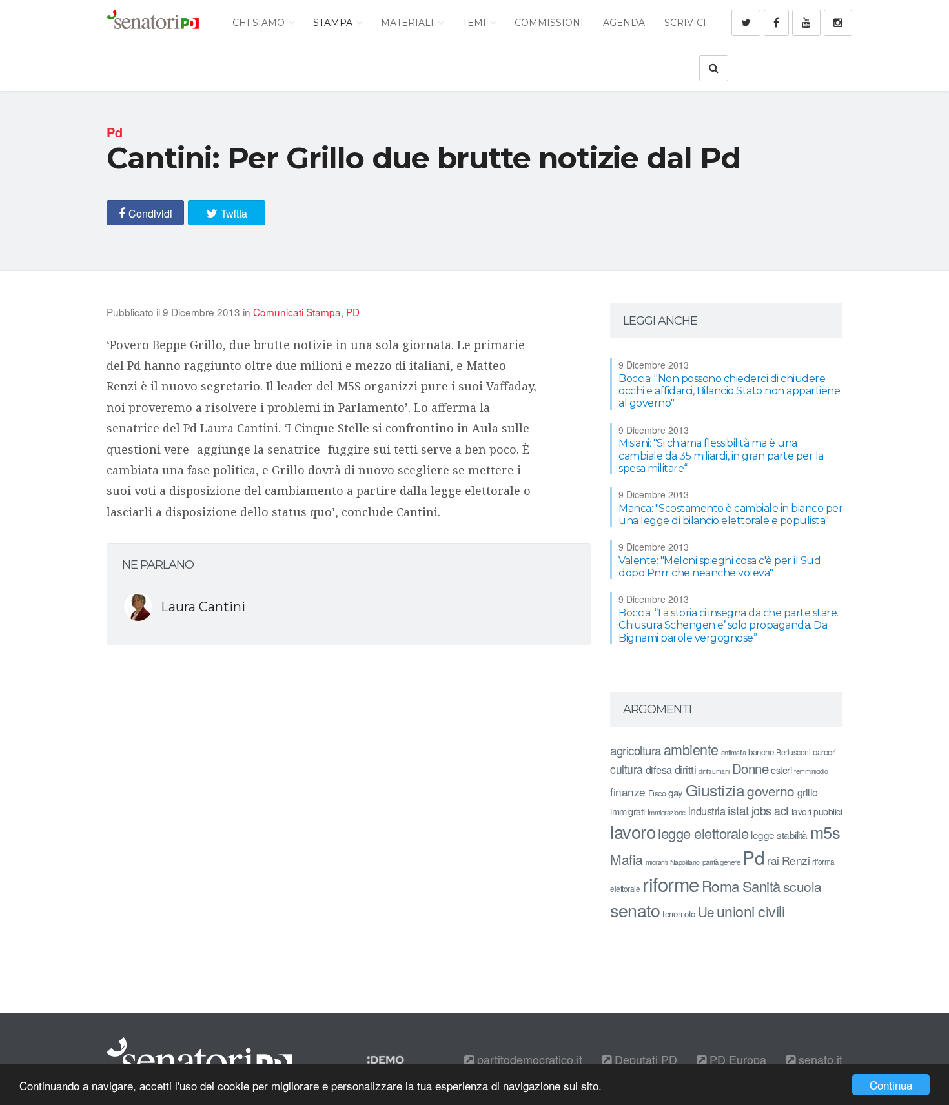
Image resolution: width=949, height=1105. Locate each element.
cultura (626, 769)
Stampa (334, 22)
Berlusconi (793, 751)
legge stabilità (779, 834)
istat (738, 809)
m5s (825, 832)
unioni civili (751, 911)
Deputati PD (644, 1059)
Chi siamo (259, 22)
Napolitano (685, 862)
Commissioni (549, 22)
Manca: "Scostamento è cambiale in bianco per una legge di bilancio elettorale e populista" (730, 514)
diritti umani (714, 771)
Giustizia (715, 789)
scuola (802, 886)
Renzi (796, 860)
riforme (670, 883)
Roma (721, 885)
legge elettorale (703, 833)
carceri (824, 751)
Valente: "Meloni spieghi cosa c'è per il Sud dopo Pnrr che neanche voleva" (719, 566)
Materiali (408, 22)
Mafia (626, 859)
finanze (628, 792)
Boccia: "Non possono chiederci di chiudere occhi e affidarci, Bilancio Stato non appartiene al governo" (729, 390)
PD (353, 312)
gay (675, 792)
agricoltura (635, 749)
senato (635, 909)
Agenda (624, 22)
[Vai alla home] (153, 22)
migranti (657, 862)
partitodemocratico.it (528, 1059)
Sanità (761, 886)
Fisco (657, 793)
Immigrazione (667, 812)
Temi (475, 22)
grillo (807, 792)
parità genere (721, 862)
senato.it (818, 1059)
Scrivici (685, 22)
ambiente (691, 749)
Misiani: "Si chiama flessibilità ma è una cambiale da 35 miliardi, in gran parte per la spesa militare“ (721, 455)
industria (707, 810)
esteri (781, 769)
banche (760, 751)
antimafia (733, 752)
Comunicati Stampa (297, 312)
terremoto (678, 913)
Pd (753, 857)
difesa (659, 769)
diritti (686, 769)
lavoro (632, 831)
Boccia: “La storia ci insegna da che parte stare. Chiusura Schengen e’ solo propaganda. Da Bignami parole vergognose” (728, 625)
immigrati (627, 811)
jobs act (770, 810)
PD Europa (736, 1059)
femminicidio (811, 771)
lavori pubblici (816, 811)
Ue (706, 911)
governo (771, 790)
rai (773, 860)
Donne (750, 768)
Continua (891, 1085)
